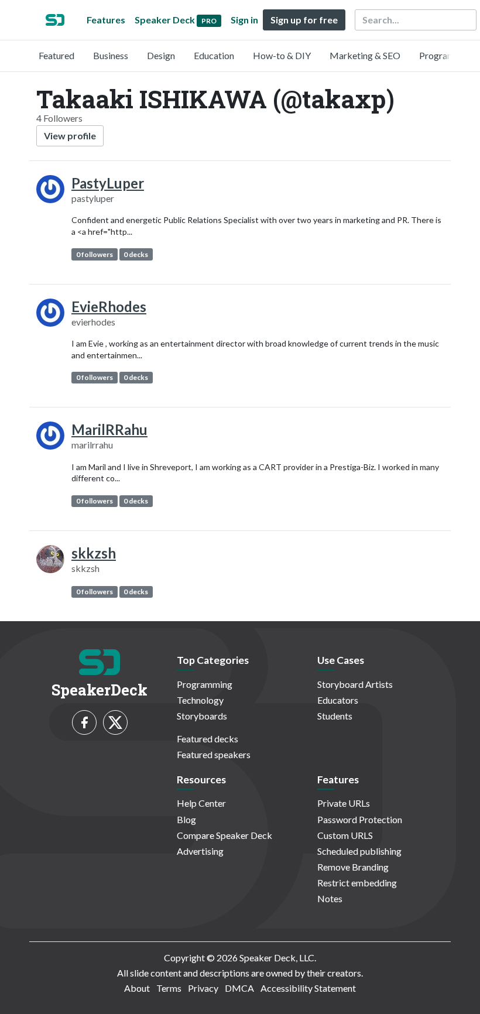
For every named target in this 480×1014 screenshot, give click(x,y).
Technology (200, 699)
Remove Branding (353, 866)
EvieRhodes (108, 306)
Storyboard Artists (355, 684)
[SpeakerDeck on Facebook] (84, 722)
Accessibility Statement (308, 988)
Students (334, 715)
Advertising (200, 851)
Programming (447, 55)
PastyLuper (107, 182)
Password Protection (359, 819)
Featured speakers (214, 754)
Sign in (244, 19)
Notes (329, 898)
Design (161, 55)
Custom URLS (345, 835)
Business (110, 55)
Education (214, 55)
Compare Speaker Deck (224, 835)
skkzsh (93, 552)
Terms (168, 988)
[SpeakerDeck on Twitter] (115, 722)
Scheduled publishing (359, 851)
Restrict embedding (357, 882)
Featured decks (207, 738)
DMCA (239, 988)
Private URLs (343, 803)
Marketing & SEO (365, 55)
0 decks (136, 254)
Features (106, 19)
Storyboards (202, 715)
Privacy (203, 988)
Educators (337, 699)
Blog (186, 819)
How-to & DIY (282, 55)
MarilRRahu (109, 429)
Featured (56, 55)
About (137, 988)
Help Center (201, 803)
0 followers (94, 254)
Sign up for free (304, 19)
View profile (70, 135)
